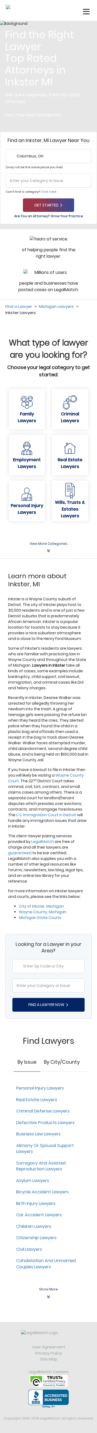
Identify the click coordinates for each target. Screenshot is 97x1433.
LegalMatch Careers (49, 1372)
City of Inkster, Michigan (41, 906)
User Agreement (48, 1347)
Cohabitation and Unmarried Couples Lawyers (46, 1264)
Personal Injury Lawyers (40, 1088)
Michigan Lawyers (56, 306)
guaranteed (20, 853)
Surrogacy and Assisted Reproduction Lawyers (41, 1166)
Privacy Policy (48, 1353)
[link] (48, 1337)
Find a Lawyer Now (46, 1004)
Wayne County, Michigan (42, 912)
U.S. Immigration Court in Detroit (46, 815)
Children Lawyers (33, 1226)
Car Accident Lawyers (39, 1215)
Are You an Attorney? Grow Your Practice (48, 216)
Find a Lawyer (18, 306)
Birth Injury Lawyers (36, 1203)
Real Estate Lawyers (36, 1100)
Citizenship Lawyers (36, 1238)
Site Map (48, 1359)
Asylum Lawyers (32, 1180)
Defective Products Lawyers (45, 1122)
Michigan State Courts (40, 917)
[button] (86, 11)
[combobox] (48, 156)
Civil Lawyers (29, 1249)
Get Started (46, 205)
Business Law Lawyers (38, 1134)
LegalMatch (42, 841)
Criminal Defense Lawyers (43, 1111)
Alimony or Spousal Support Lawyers (45, 1148)
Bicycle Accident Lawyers (42, 1192)
